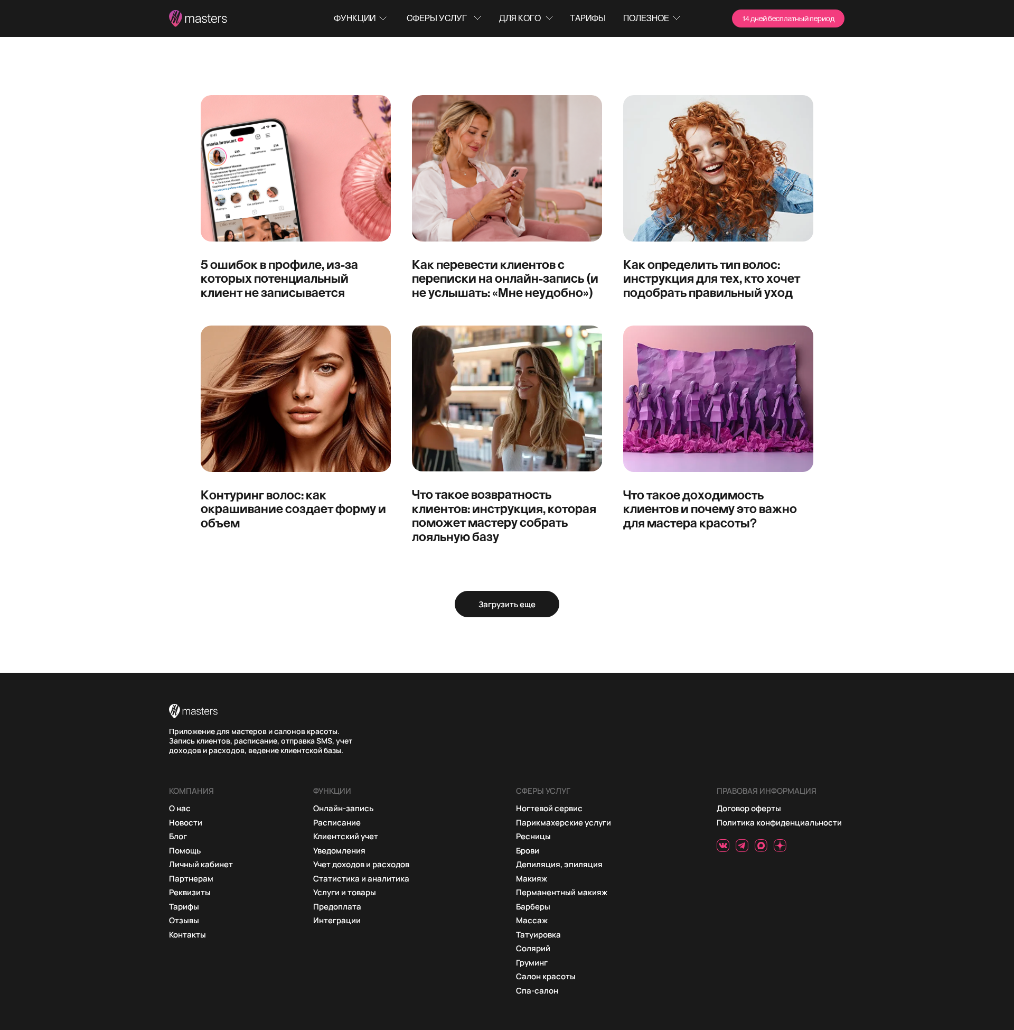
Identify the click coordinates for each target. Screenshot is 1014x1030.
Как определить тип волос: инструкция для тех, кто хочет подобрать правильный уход (711, 278)
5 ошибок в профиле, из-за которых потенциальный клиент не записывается (279, 278)
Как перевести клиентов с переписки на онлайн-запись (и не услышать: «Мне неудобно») (505, 278)
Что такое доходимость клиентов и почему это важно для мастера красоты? (710, 509)
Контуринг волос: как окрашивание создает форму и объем (293, 509)
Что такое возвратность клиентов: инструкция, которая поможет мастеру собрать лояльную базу (504, 515)
